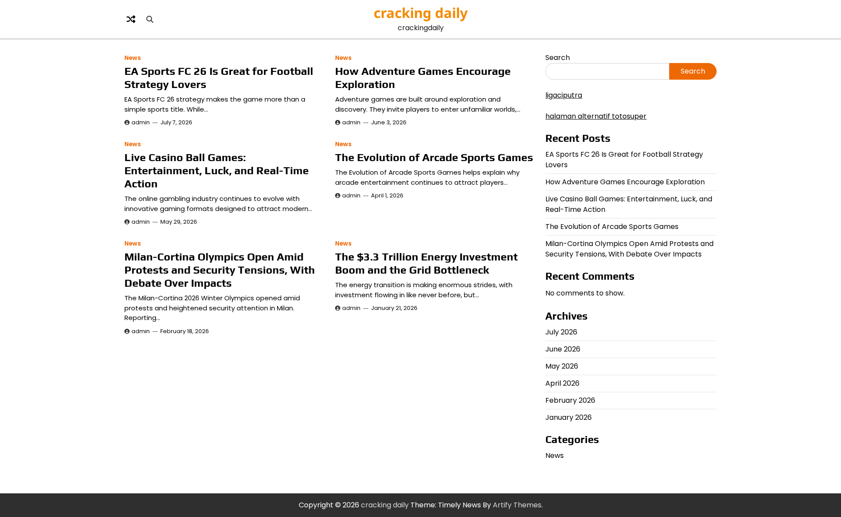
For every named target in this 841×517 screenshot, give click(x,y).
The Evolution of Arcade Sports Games (434, 157)
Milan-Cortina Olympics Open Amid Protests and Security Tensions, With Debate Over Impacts (219, 269)
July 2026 (561, 332)
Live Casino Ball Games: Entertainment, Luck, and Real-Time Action (216, 170)
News (132, 58)
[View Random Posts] (131, 19)
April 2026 (562, 383)
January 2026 (568, 417)
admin (140, 122)
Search (557, 58)
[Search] (149, 19)
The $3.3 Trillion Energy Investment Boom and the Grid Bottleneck (426, 263)
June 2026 (562, 349)
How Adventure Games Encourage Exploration (625, 182)
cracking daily (421, 13)
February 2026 (570, 400)
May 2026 (561, 366)
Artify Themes (517, 505)
